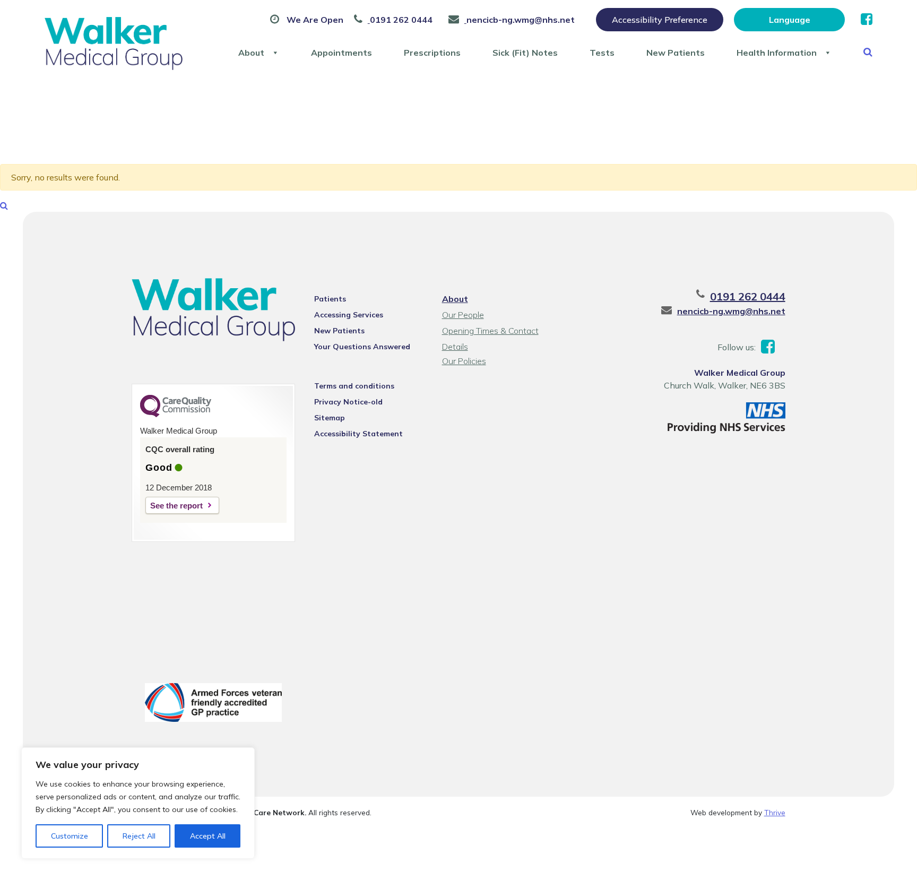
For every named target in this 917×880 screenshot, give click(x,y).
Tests (602, 52)
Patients (330, 299)
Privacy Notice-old (348, 402)
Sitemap (329, 417)
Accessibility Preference (659, 19)
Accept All (208, 836)
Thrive (774, 812)
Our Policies (464, 361)
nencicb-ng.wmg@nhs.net (731, 311)
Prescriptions (432, 52)
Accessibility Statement (358, 433)
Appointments (341, 52)
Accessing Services (348, 315)
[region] (138, 803)
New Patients (675, 52)
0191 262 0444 (747, 296)
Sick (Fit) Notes (525, 52)
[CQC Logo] (175, 414)
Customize (69, 836)
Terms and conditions (354, 386)
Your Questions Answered (362, 346)
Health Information (777, 52)
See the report (176, 505)
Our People (463, 314)
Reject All (139, 836)
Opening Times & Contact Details (490, 332)
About (251, 52)
